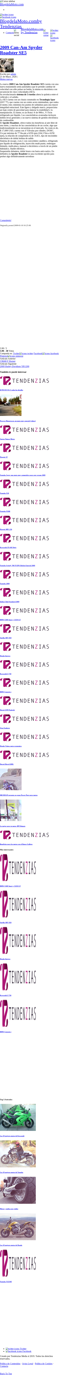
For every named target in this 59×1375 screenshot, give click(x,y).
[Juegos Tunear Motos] (24, 433)
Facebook (26, 1351)
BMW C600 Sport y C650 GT (10, 620)
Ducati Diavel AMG (7, 764)
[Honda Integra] (24, 650)
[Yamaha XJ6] (24, 487)
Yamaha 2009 (5, 583)
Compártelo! (5, 220)
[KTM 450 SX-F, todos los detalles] (24, 384)
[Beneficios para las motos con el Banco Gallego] (24, 838)
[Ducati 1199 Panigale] (24, 704)
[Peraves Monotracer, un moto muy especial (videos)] (10, 415)
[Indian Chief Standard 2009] (24, 596)
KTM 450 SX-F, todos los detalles (11, 390)
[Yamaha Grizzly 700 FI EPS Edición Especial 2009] (24, 559)
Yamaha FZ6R (5, 511)
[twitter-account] (7, 14)
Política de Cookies (43, 1363)
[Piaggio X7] (24, 451)
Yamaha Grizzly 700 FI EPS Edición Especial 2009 (17, 565)
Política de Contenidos (10, 1363)
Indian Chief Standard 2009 (9, 602)
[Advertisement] (29, 189)
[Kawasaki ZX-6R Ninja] (24, 541)
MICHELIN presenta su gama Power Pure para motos (19, 795)
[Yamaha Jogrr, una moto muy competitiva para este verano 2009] (24, 469)
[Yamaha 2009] (24, 578)
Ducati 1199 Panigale (7, 710)
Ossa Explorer (5, 728)
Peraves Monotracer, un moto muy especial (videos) (18, 421)
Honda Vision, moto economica (11, 746)
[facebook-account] (8, 17)
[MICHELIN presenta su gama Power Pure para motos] (10, 789)
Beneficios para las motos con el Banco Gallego (16, 844)
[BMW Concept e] (24, 686)
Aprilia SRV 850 (5, 638)
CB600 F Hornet (7, 361)
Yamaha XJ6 (4, 493)
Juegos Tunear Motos (7, 439)
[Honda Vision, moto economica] (24, 740)
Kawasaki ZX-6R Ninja (8, 547)
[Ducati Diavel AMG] (24, 758)
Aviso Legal (27, 1363)
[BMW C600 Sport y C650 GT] (24, 614)
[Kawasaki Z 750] (24, 668)
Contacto (10, 32)
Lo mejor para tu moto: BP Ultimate (12, 826)
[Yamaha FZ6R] (24, 505)
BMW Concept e (5, 692)
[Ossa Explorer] (24, 722)
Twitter (22, 1348)
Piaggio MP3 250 (6, 529)
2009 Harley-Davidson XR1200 (14, 366)
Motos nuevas (6, 79)
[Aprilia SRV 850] (24, 632)
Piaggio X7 (4, 457)
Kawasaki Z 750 (5, 674)
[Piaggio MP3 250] (24, 523)
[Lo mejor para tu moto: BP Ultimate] (10, 820)
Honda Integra (5, 656)
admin (13, 74)
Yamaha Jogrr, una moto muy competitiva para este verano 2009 (22, 475)
